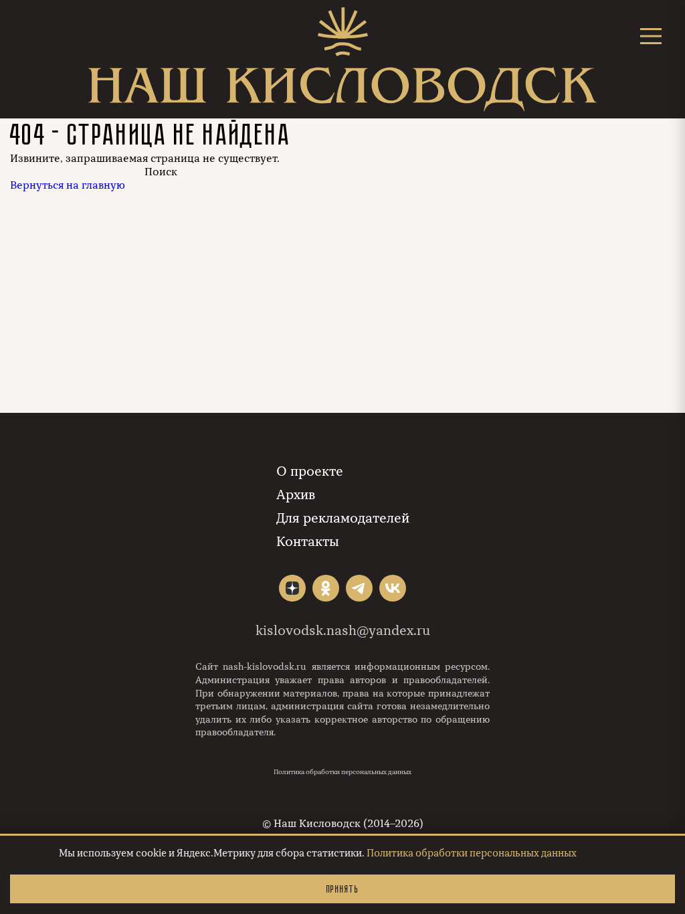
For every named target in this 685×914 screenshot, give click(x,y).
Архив (295, 494)
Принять (342, 889)
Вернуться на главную (67, 185)
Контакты (307, 541)
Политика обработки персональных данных (342, 772)
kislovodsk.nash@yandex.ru (343, 630)
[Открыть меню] (651, 36)
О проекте (309, 471)
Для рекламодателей (342, 518)
